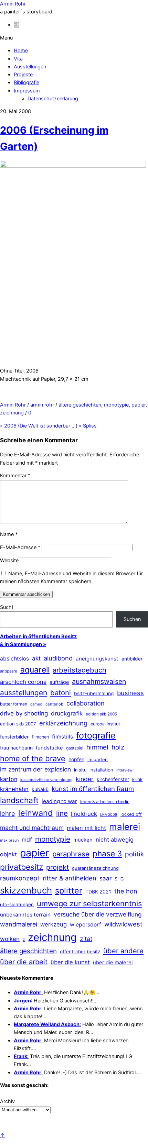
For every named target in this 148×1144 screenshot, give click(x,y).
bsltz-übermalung (94, 693)
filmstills (62, 736)
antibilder (131, 659)
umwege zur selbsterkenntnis (89, 903)
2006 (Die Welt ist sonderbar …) (38, 426)
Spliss (88, 426)
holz (118, 747)
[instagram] (16, 25)
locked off (131, 814)
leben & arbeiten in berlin (104, 801)
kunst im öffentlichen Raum (93, 788)
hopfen (76, 759)
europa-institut (105, 723)
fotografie (96, 735)
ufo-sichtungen (17, 904)
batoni (60, 692)
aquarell (35, 670)
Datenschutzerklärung (53, 99)
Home (21, 50)
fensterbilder (14, 737)
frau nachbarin (16, 748)
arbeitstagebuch (79, 670)
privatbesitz (21, 866)
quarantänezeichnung (95, 868)
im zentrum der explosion (35, 769)
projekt (57, 867)
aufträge (59, 682)
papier (138, 405)
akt (36, 658)
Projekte (23, 74)
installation (101, 770)
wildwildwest (123, 924)
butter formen (13, 704)
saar (105, 878)
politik (134, 854)
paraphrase (70, 853)
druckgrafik (67, 713)
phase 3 (107, 853)
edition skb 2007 (18, 723)
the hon (125, 891)
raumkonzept (20, 878)
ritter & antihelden (69, 878)
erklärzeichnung (63, 723)
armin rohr (42, 405)
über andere (123, 950)
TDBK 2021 (98, 892)
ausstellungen (23, 692)
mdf (27, 839)
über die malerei (113, 962)
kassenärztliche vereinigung (46, 779)
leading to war (59, 801)
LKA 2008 (108, 814)
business (130, 693)
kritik (137, 779)
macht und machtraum (32, 827)
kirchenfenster (113, 779)
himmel (97, 747)
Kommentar (15, 476)
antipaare (8, 671)
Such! (6, 607)
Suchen (132, 619)
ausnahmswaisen (99, 681)
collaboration (85, 703)
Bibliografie (26, 82)
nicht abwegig (115, 839)
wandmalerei (18, 924)
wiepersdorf (85, 924)
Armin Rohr (13, 405)
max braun (9, 840)
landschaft (19, 800)
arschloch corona (23, 681)
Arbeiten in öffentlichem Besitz (38, 636)
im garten (97, 759)
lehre (7, 813)
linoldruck (84, 813)
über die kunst (70, 962)
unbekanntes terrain (25, 914)
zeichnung (12, 413)
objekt (8, 854)
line (62, 813)
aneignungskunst (97, 658)
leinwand (35, 813)
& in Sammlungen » (23, 644)
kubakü (40, 789)
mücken (83, 840)
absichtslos (14, 658)
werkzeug (53, 924)
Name (9, 534)
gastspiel (74, 748)
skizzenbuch (26, 890)
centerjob (54, 704)
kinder (85, 778)
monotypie (116, 405)
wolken (10, 938)
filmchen (40, 737)
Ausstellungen (30, 67)
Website (9, 560)
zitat (86, 938)
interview (124, 770)
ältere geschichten (80, 405)
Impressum (27, 91)
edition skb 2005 (101, 714)
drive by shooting (24, 713)
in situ (80, 770)
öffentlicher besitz (80, 951)
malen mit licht (86, 827)
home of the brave (32, 758)
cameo (36, 704)
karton (8, 779)
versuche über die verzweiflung (98, 914)
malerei (124, 826)
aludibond (58, 658)
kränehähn (14, 789)
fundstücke (49, 748)
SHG (119, 878)
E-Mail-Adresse (20, 547)
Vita (18, 59)
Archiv (7, 1101)
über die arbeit (23, 962)
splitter (68, 891)
